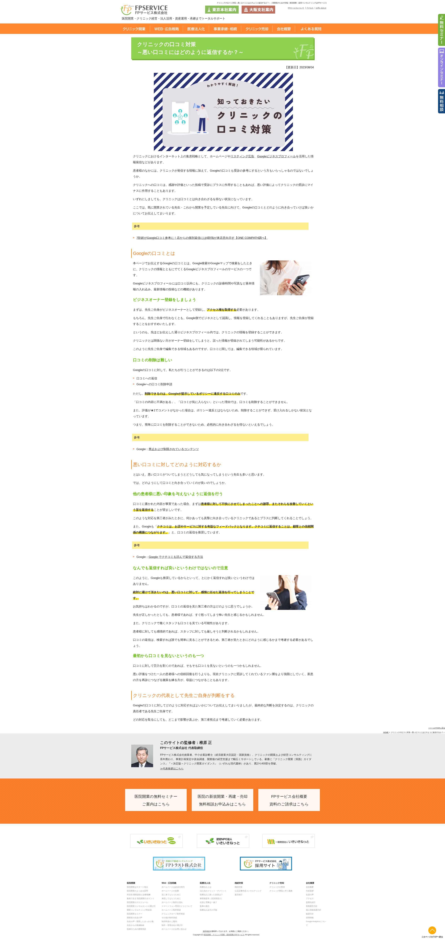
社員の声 (310, 895)
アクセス (309, 8)
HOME (386, 732)
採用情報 (310, 918)
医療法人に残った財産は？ (211, 895)
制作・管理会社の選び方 (172, 925)
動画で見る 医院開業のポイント (140, 898)
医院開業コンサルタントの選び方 (141, 906)
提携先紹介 (310, 902)
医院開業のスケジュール (137, 902)
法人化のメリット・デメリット (213, 891)
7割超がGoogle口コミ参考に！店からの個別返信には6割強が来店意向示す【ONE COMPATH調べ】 (202, 238)
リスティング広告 (242, 156)
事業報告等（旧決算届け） (211, 898)
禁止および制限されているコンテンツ (174, 449)
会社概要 (310, 887)
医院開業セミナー (134, 914)
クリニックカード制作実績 (173, 914)
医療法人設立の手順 (208, 910)
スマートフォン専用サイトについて (177, 906)
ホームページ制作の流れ (172, 902)
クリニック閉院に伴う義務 (280, 891)
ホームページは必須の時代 (173, 887)
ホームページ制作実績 (171, 910)
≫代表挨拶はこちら (172, 768)
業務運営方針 (311, 906)
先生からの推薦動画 (135, 925)
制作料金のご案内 (169, 921)
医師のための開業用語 (136, 929)
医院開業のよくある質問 (137, 891)
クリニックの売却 (277, 887)
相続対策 (238, 887)
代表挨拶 (310, 891)
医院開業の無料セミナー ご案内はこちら (156, 800)
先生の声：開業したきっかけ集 (140, 921)
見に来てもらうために (171, 895)
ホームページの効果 (170, 891)
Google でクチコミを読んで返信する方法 (176, 557)
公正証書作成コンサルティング (248, 891)
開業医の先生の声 (134, 918)
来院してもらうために (171, 898)
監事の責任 (204, 906)
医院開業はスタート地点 (137, 887)
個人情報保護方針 (313, 910)
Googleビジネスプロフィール (276, 156)
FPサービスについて (296, 8)
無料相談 (206, 931)
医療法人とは (205, 887)
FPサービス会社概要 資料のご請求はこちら (289, 800)
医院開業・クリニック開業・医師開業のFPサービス (224, 935)
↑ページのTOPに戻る (436, 728)
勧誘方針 (310, 914)
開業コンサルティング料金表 (139, 910)
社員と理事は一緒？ (208, 902)
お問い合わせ (321, 8)
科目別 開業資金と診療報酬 (138, 895)
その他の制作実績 (169, 918)
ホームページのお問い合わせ (174, 929)
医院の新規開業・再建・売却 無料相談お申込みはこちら (223, 800)
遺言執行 (238, 895)
